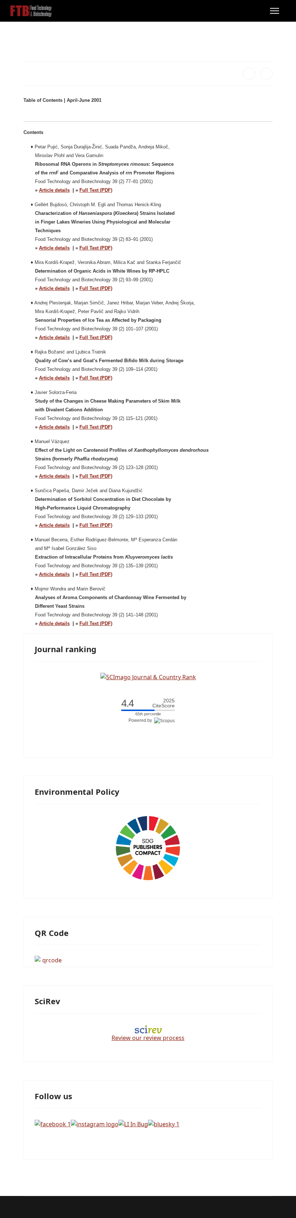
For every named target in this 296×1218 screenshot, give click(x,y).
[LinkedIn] (266, 74)
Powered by (141, 720)
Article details (54, 190)
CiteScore (163, 703)
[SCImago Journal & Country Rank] (148, 677)
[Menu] (274, 11)
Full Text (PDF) (95, 190)
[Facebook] (249, 74)
